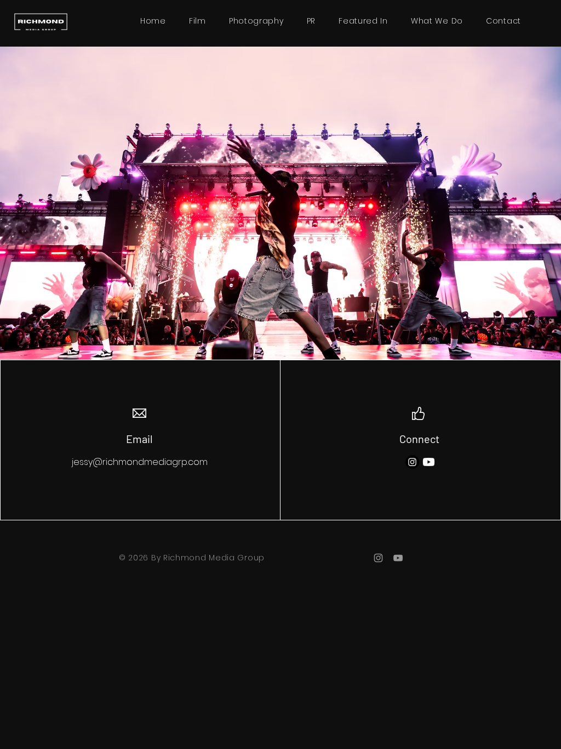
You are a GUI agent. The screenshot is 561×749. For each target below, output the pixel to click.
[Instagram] (412, 462)
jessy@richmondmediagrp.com (140, 462)
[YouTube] (398, 558)
